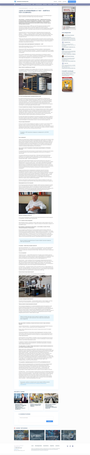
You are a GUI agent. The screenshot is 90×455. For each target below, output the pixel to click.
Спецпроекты (46, 445)
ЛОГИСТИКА (55, 4)
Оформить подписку (71, 1)
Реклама (59, 1)
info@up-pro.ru (16, 449)
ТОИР (33, 4)
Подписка (52, 445)
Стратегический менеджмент (23, 8)
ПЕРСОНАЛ (45, 4)
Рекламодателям (38, 445)
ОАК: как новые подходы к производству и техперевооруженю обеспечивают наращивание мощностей (51, 406)
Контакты (57, 445)
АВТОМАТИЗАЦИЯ (39, 4)
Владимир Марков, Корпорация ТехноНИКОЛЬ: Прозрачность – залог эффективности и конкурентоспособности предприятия (20, 407)
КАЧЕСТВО (50, 4)
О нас (32, 445)
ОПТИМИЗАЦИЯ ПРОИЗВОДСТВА (63, 4)
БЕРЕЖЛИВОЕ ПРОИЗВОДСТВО (26, 4)
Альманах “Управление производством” (69, 72)
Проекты (55, 1)
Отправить (49, 421)
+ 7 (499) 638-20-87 (18, 447)
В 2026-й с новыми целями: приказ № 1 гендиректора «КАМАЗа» (35, 405)
